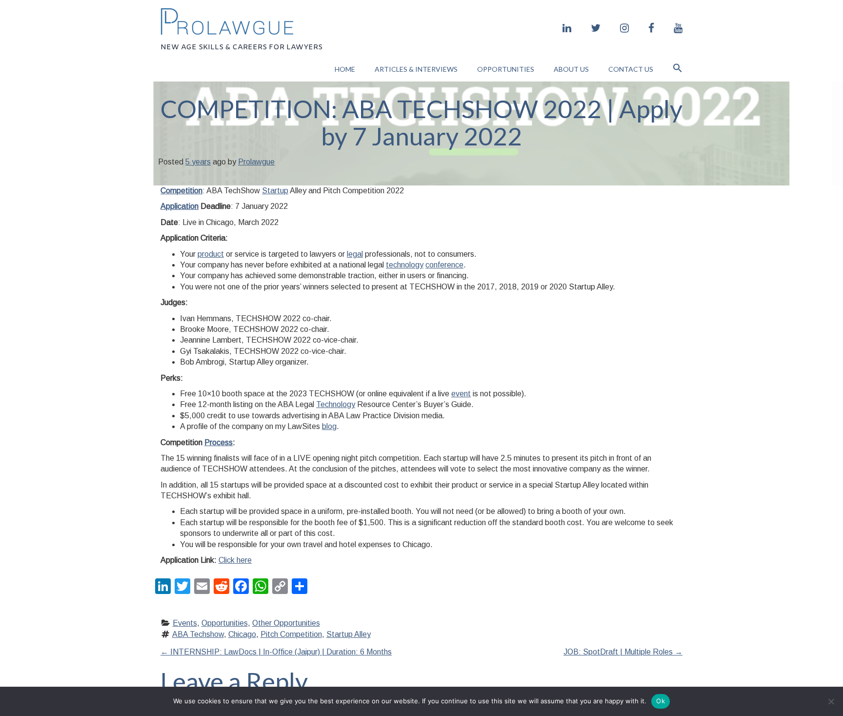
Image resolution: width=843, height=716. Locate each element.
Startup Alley (348, 634)
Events (185, 623)
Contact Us (630, 69)
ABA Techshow (198, 634)
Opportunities (505, 69)
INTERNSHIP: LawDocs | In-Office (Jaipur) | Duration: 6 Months (276, 652)
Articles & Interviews (416, 69)
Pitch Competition (291, 634)
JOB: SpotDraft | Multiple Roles (622, 652)
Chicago (242, 634)
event (461, 393)
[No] (831, 701)
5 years (198, 162)
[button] (677, 69)
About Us (571, 69)
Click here (235, 560)
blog (329, 426)
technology (404, 265)
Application (180, 206)
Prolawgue (256, 162)
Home (345, 69)
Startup (275, 190)
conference (444, 265)
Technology (335, 404)
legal (355, 254)
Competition (181, 190)
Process (218, 442)
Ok (660, 701)
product (211, 254)
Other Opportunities (286, 623)
